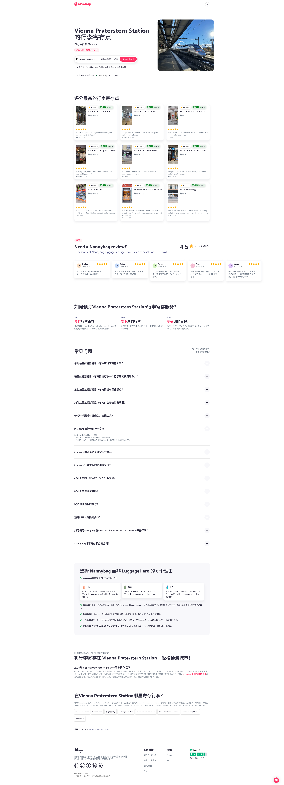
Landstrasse (80, 719)
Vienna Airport (97, 712)
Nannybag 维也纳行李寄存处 (194, 674)
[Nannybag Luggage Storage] (83, 4)
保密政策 (95, 776)
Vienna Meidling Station (190, 712)
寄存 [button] (103, 59)
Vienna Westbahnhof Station (168, 712)
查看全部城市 (150, 760)
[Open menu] (207, 4)
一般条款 (78, 776)
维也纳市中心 (110, 712)
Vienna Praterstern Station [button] (88, 59)
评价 (146, 771)
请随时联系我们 (202, 352)
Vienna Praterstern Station (146, 712)
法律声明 (86, 776)
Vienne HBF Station (82, 712)
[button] (276, 780)
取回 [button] (109, 59)
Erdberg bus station (126, 712)
